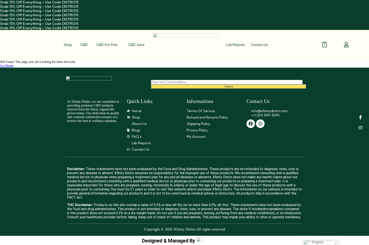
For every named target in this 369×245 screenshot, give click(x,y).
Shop (68, 45)
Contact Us (259, 45)
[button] (108, 45)
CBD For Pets (106, 45)
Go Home (6, 65)
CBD (84, 45)
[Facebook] (250, 123)
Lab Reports (235, 45)
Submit (228, 86)
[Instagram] (260, 123)
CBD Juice (136, 45)
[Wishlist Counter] (334, 45)
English (317, 242)
